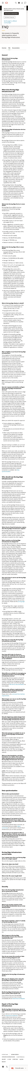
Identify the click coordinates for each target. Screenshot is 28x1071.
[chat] (12, 1068)
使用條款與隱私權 (15, 1054)
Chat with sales (19, 1068)
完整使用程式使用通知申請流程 (8, 1056)
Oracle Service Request (18, 998)
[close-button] (25, 1068)
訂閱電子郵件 (15, 1059)
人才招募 (9, 1059)
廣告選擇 (4, 1059)
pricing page (21, 601)
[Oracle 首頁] (6, 3)
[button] (3, 3)
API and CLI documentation (16, 684)
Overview (4, 48)
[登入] (22, 3)
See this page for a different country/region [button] (10, 21)
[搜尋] (16, 3)
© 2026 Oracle (5, 1054)
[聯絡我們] (25, 3)
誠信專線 (21, 1059)
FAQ (9, 48)
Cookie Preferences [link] (20, 1056)
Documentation (16, 48)
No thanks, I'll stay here (9, 17)
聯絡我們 (4, 1061)
